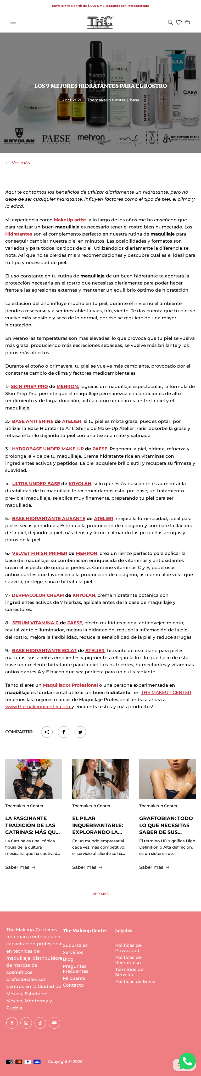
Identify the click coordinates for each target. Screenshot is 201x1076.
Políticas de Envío (135, 981)
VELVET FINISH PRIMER (39, 553)
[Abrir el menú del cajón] (13, 22)
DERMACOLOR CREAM (38, 595)
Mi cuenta (74, 978)
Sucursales (75, 945)
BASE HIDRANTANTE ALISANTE (48, 518)
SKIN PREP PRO (29, 386)
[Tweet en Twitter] (80, 732)
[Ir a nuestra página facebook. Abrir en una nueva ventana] (12, 1023)
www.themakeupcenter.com (38, 706)
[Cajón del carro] (187, 22)
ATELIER (71, 421)
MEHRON (67, 386)
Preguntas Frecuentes (75, 969)
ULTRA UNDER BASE (36, 483)
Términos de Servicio (129, 972)
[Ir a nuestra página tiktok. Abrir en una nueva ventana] (40, 1023)
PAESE (99, 448)
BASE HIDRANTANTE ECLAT (44, 650)
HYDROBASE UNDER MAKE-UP (48, 448)
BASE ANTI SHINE (32, 421)
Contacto (73, 985)
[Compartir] (47, 732)
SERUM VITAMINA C (36, 622)
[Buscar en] (170, 22)
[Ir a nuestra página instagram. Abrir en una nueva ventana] (26, 1023)
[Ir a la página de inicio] (100, 22)
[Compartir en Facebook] (63, 732)
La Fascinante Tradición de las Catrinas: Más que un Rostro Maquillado (32, 832)
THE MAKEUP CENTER (166, 692)
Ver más (21, 162)
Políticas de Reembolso (128, 960)
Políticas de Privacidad (128, 948)
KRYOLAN (80, 483)
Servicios (73, 952)
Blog (68, 959)
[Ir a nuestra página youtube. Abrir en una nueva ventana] (54, 1023)
